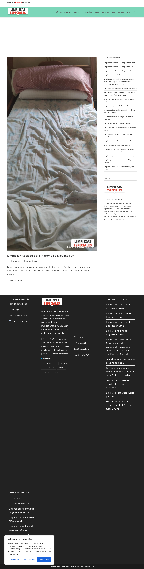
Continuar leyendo (17, 280)
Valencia (46, 372)
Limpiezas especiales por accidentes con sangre (119, 156)
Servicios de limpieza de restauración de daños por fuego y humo (118, 405)
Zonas (34, 261)
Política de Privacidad (19, 315)
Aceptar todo (44, 560)
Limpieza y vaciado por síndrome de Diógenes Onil (41, 255)
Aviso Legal (14, 309)
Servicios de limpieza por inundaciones (117, 145)
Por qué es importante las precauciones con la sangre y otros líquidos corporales (120, 372)
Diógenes (27, 261)
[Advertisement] (72, 34)
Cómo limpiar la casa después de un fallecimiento (120, 88)
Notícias (61, 368)
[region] (29, 550)
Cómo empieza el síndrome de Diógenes (117, 123)
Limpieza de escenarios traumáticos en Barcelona (120, 141)
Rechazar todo (29, 560)
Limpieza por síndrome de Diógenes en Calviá (119, 71)
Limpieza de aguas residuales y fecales (116, 106)
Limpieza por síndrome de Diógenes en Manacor (120, 63)
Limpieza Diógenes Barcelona (66, 567)
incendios (55, 322)
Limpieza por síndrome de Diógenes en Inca (118, 67)
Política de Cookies (18, 303)
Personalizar (14, 560)
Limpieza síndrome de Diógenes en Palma (118, 75)
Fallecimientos (48, 368)
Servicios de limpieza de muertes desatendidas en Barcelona (118, 384)
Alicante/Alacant (16, 261)
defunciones (61, 325)
